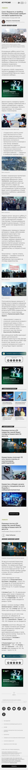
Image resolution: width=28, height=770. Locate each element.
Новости (5, 8)
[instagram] (4, 708)
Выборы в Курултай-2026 (10, 744)
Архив (5, 727)
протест (14, 25)
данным (12, 308)
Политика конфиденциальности (13, 724)
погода (17, 539)
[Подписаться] (25, 702)
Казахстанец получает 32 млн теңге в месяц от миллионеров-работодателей (12, 460)
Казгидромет (11, 539)
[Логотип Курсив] (6, 2)
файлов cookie (13, 762)
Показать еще (14, 513)
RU (22, 3)
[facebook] (4, 714)
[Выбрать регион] (19, 3)
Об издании (7, 720)
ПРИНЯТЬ (14, 766)
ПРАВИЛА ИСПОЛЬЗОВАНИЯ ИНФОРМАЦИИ (14, 737)
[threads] (24, 708)
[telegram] (9, 708)
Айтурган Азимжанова (13, 20)
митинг (4, 25)
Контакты (6, 734)
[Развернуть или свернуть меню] (25, 3)
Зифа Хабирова (10, 535)
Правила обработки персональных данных (13, 731)
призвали (11, 71)
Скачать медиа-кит (9, 740)
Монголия (9, 25)
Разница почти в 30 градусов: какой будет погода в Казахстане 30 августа (11, 433)
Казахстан (4, 539)
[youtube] (14, 708)
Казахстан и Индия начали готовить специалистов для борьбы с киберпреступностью (13, 487)
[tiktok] (19, 708)
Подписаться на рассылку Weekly (12, 700)
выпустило (5, 179)
